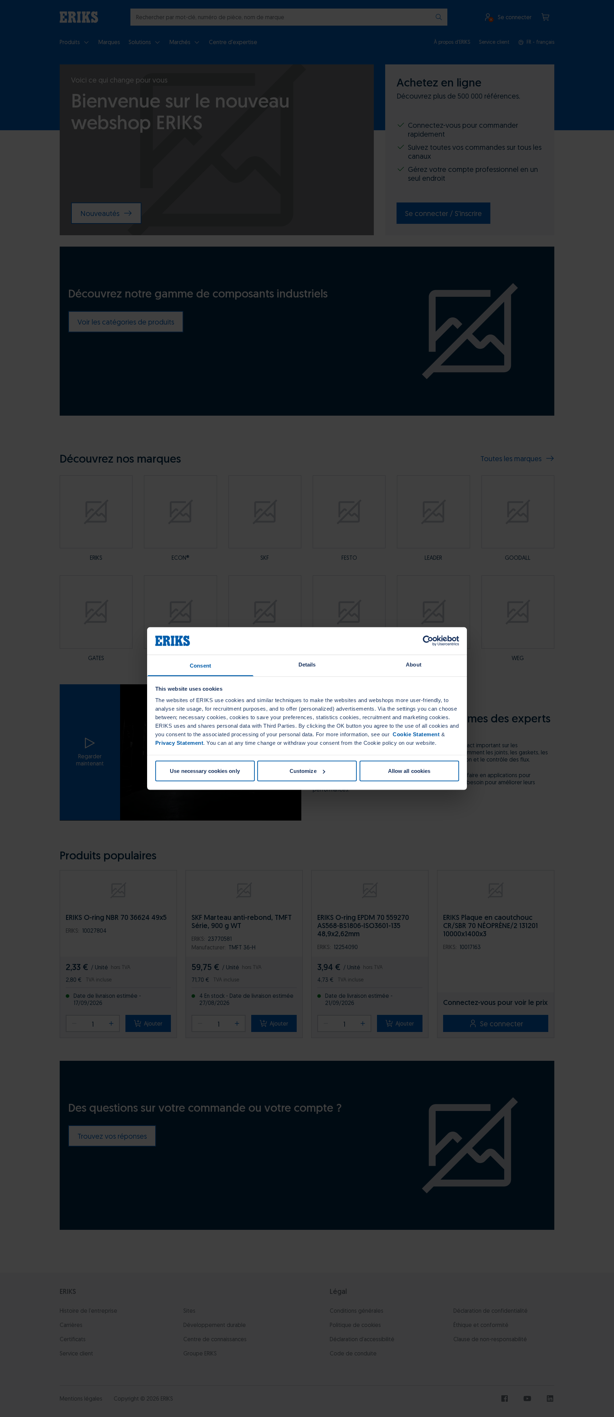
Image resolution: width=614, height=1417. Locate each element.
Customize (303, 771)
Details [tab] (307, 664)
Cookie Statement (415, 734)
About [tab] (413, 664)
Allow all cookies (409, 771)
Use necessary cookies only (205, 771)
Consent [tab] (200, 665)
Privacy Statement (179, 742)
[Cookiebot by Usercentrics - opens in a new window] (428, 641)
